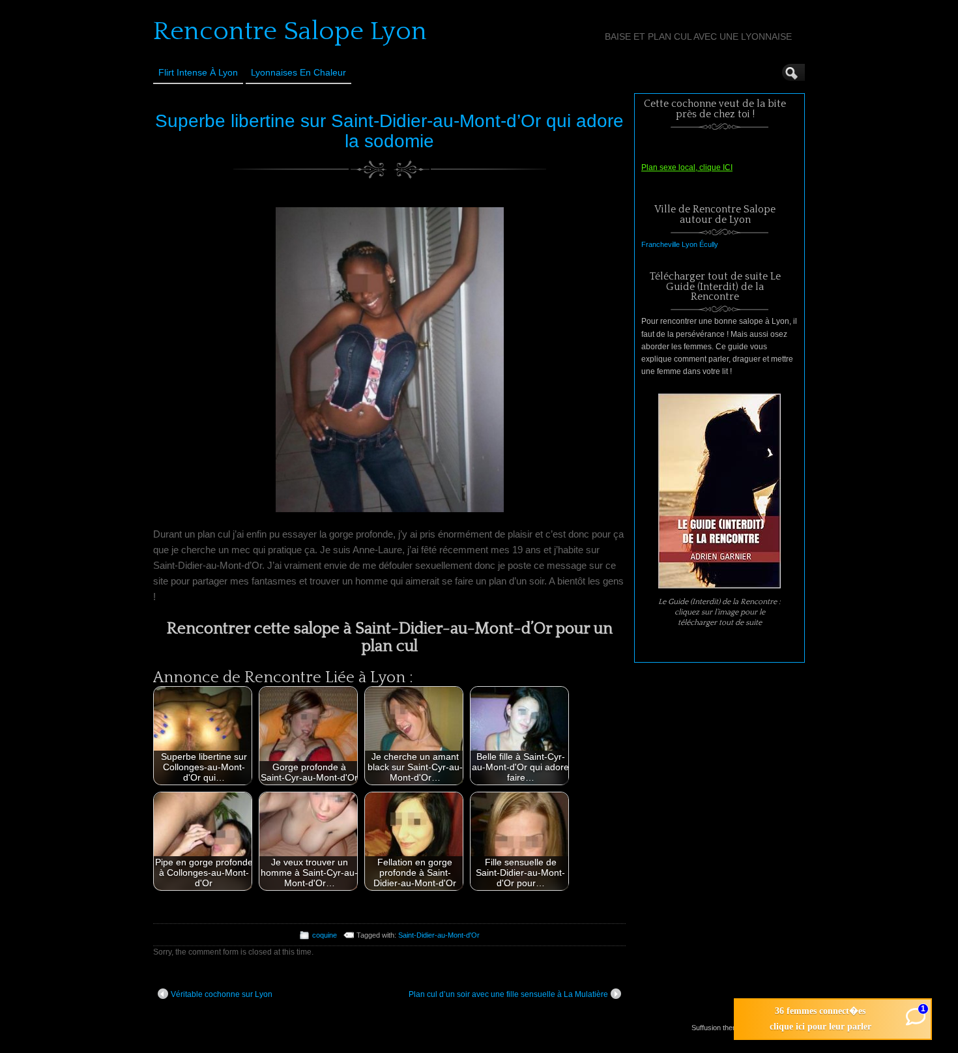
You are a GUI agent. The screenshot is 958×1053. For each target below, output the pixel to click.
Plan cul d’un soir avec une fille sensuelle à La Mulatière (508, 994)
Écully (708, 244)
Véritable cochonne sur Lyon (221, 994)
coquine (324, 935)
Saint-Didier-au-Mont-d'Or (439, 935)
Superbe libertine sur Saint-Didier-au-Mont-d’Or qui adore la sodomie (389, 131)
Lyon (689, 244)
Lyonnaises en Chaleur (298, 72)
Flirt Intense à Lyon (198, 72)
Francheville (660, 244)
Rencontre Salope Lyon (290, 31)
